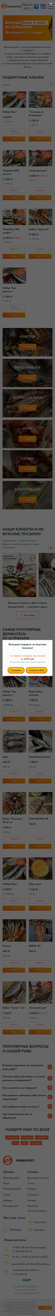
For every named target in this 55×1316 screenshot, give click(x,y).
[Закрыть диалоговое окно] (51, 4)
